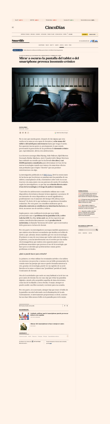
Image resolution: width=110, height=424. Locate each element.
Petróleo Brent (49, 20)
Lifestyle (62, 45)
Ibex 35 (16, 20)
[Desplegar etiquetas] (68, 336)
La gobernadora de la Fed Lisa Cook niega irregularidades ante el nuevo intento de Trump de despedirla (88, 195)
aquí (51, 343)
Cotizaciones (43, 34)
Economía (38, 34)
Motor (66, 45)
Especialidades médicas (53, 336)
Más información (23, 343)
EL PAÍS (69, 34)
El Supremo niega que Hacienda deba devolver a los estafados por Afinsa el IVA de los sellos (88, 201)
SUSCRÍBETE (84, 34)
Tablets (47, 45)
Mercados (33, 34)
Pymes (70, 45)
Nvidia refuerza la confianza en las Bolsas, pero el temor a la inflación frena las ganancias (43, 50)
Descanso (34, 336)
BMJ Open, (48, 175)
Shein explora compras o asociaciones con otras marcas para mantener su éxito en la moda (87, 207)
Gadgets (57, 45)
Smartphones (41, 45)
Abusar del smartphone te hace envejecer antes (47, 324)
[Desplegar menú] (13, 27)
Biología (45, 336)
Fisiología (40, 336)
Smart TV (52, 45)
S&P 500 (32, 20)
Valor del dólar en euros (86, 20)
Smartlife (18, 40)
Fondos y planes (50, 34)
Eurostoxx (85, 233)
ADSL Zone (93, 41)
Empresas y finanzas (25, 34)
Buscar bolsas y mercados (85, 225)
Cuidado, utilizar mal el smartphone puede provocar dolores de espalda (49, 314)
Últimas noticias (58, 34)
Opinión (64, 34)
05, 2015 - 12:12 (23, 128)
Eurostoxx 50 (66, 20)
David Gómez (23, 127)
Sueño (29, 336)
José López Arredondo (35, 317)
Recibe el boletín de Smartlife (27, 305)
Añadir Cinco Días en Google (62, 132)
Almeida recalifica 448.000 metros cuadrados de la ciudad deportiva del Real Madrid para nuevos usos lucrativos (87, 213)
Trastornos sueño (23, 336)
